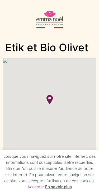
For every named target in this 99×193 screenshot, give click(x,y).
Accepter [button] (35, 186)
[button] (49, 99)
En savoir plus (58, 186)
